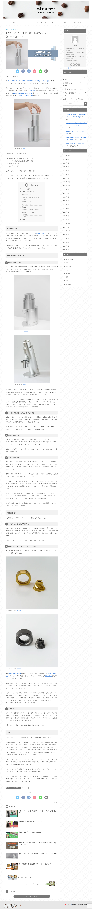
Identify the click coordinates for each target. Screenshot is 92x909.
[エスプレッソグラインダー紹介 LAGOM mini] (29, 71)
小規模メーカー (27, 217)
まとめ (23, 219)
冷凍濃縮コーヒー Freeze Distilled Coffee (73, 84)
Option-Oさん (40, 233)
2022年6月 (66, 201)
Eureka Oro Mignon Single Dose (22, 93)
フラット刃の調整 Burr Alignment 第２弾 (74, 94)
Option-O (24, 148)
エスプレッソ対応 (27, 204)
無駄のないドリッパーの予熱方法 (73, 99)
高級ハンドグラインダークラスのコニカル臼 (31, 213)
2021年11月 (66, 227)
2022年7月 (66, 197)
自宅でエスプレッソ (16, 787)
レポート (8, 787)
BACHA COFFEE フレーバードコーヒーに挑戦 (75, 78)
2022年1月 (66, 219)
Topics (31, 185)
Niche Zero (32, 90)
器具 (67, 277)
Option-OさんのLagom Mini (25, 95)
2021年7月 (66, 242)
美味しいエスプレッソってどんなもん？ (75, 89)
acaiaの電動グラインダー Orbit (75, 131)
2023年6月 (66, 159)
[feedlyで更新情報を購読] (76, 64)
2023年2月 (66, 174)
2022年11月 (66, 182)
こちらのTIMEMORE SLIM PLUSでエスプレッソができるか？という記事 (29, 81)
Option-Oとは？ (26, 189)
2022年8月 (66, 193)
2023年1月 (66, 178)
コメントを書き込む (31, 896)
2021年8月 (66, 238)
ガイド (67, 263)
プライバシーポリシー (82, 904)
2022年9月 (66, 189)
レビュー (68, 270)
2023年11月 (66, 155)
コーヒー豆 (68, 266)
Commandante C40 (15, 673)
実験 (67, 280)
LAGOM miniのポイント (28, 191)
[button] (85, 104)
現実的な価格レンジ (28, 194)
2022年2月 (66, 216)
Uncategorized (69, 259)
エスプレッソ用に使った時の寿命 (31, 209)
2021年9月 (66, 235)
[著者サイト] (71, 64)
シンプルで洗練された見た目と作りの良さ (31, 198)
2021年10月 (66, 231)
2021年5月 (66, 250)
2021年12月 (66, 223)
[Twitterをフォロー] (74, 64)
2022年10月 (66, 185)
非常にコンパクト (27, 201)
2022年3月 (66, 212)
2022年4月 (66, 208)
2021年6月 (66, 246)
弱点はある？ (25, 207)
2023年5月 (66, 163)
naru (75, 45)
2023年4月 (66, 167)
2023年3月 (66, 170)
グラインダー (25, 787)
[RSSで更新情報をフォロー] (79, 64)
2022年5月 (66, 204)
